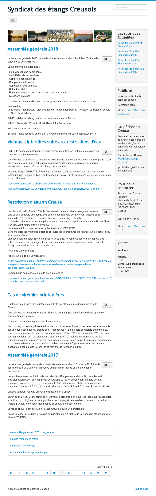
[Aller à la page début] (12, 473)
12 (54, 473)
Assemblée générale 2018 (33, 49)
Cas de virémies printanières (36, 294)
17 (91, 473)
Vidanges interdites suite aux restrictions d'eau (54, 141)
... (39, 473)
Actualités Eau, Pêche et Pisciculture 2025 (131, 53)
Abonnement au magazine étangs (28, 452)
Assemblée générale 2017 (33, 355)
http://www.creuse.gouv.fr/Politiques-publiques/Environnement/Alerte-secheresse (52, 183)
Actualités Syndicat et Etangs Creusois (130, 44)
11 (46, 473)
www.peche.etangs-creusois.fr (128, 160)
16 (83, 473)
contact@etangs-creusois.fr (132, 227)
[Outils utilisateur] (107, 59)
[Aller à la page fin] (107, 473)
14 (69, 473)
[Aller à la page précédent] (20, 473)
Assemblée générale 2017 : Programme (32, 432)
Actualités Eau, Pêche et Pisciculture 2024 (131, 61)
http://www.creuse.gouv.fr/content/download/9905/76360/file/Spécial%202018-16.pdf (54, 188)
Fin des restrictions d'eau (24, 439)
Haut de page (141, 488)
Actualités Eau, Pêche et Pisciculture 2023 (131, 70)
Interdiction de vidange (22, 445)
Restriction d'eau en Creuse (35, 202)
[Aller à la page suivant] (99, 473)
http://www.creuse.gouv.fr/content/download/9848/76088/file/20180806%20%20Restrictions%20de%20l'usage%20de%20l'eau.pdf (60, 279)
